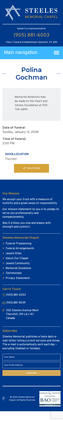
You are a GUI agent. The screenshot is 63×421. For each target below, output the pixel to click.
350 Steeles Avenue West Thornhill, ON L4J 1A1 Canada (22, 314)
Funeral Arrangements (20, 248)
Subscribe (32, 373)
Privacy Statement (18, 278)
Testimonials (14, 273)
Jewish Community (18, 263)
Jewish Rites (14, 253)
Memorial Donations (18, 268)
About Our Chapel (17, 258)
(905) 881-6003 (31, 35)
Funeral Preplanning (18, 243)
